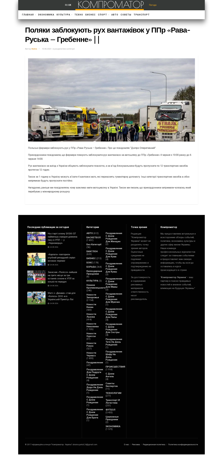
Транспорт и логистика (113, 401)
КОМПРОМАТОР (111, 4)
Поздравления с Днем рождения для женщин (114, 237)
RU (66, 5)
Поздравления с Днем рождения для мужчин (114, 297)
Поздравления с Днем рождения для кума (114, 252)
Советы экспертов (112, 385)
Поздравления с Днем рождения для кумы (114, 267)
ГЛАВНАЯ (28, 14)
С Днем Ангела (110, 375)
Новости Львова (91, 315)
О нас (126, 444)
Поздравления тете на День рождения (114, 342)
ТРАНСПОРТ (142, 14)
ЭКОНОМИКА (46, 14)
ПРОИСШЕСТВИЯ (115, 366)
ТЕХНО (78, 14)
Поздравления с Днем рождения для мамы (114, 282)
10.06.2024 (46, 49)
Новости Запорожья (92, 296)
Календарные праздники (94, 272)
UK (69, 5)
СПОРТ (102, 14)
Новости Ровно (91, 344)
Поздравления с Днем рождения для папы (114, 313)
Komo (34, 49)
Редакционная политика (154, 444)
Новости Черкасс (91, 354)
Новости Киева (91, 305)
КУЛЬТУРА (63, 14)
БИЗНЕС (90, 14)
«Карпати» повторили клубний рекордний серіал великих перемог (61, 257)
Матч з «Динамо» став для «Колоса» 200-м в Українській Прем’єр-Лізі (61, 296)
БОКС (89, 262)
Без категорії (93, 244)
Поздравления (94, 362)
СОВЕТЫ (126, 14)
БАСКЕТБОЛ (93, 237)
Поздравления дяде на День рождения (94, 387)
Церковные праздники (112, 418)
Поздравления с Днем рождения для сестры (114, 328)
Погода (152, 5)
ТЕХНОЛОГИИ (113, 393)
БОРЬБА (91, 267)
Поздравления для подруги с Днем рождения (94, 373)
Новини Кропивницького (95, 286)
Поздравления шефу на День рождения (114, 355)
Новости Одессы (91, 335)
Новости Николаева (92, 325)
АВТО (114, 14)
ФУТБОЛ (110, 409)
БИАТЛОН (92, 251)
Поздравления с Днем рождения (94, 400)
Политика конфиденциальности (183, 444)
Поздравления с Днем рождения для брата (94, 413)
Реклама (136, 444)
